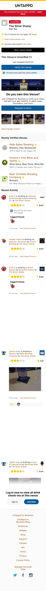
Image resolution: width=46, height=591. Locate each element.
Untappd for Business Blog (23, 520)
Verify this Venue (23, 67)
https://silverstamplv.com (14, 39)
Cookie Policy (23, 560)
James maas (14, 351)
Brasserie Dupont (26, 270)
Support (23, 539)
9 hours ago (13, 398)
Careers (23, 543)
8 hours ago (13, 256)
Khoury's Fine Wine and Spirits (23, 159)
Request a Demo (23, 108)
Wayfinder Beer (31, 464)
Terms (23, 551)
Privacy (23, 556)
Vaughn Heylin (15, 239)
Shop (23, 534)
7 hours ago (13, 228)
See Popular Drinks (10, 129)
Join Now (31, 502)
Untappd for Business (23, 515)
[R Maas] (18, 404)
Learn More (26, 44)
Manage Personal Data (23, 568)
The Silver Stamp (22, 200)
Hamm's (12, 353)
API (23, 547)
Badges (23, 530)
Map (34, 34)
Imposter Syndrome (18, 242)
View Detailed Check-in (28, 228)
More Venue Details (23, 50)
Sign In (15, 502)
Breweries (23, 526)
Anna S (12, 196)
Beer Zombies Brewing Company (23, 175)
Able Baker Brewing (21, 144)
